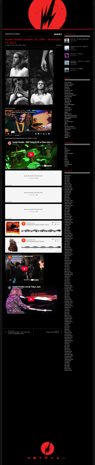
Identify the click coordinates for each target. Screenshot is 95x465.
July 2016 (66, 265)
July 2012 (66, 309)
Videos (66, 166)
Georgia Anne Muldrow (70, 95)
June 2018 (67, 243)
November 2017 (68, 251)
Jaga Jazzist (67, 99)
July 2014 (66, 277)
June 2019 (67, 227)
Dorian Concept (68, 90)
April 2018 (67, 246)
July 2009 (66, 362)
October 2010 (67, 339)
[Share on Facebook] (55, 34)
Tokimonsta (67, 136)
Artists (66, 148)
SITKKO (30, 138)
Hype (65, 155)
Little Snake (67, 107)
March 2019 (67, 232)
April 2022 (67, 181)
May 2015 (66, 269)
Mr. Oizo (66, 120)
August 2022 (67, 175)
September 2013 (68, 290)
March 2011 (67, 331)
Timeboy (66, 134)
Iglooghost (67, 98)
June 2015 (67, 268)
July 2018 (66, 241)
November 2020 (68, 202)
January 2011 (67, 334)
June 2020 (67, 210)
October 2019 (67, 221)
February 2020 (68, 216)
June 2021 (67, 194)
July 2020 (66, 208)
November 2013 (68, 287)
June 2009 (67, 364)
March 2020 (67, 214)
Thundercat (67, 132)
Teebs (66, 131)
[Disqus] (32, 363)
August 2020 (67, 207)
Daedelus (66, 87)
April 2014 (67, 282)
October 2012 (67, 304)
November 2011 (68, 318)
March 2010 (67, 350)
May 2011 (66, 328)
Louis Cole (67, 110)
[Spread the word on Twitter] (57, 34)
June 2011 (67, 326)
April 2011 (67, 329)
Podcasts (66, 161)
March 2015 (67, 271)
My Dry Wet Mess (68, 121)
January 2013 (67, 299)
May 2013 (66, 295)
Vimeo (35, 138)
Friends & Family (12, 34)
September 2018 (68, 238)
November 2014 (68, 273)
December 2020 (68, 200)
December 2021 (68, 188)
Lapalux (66, 106)
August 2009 (67, 361)
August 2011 (67, 323)
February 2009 (68, 370)
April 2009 (67, 367)
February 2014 (68, 285)
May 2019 (66, 229)
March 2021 (67, 199)
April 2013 (67, 296)
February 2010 (68, 351)
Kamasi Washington (69, 104)
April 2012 (67, 313)
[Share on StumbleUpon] (61, 34)
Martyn (66, 112)
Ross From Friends (69, 126)
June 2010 (67, 345)
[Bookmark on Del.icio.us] (59, 34)
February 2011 (68, 332)
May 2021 (66, 196)
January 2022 (67, 186)
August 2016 (67, 263)
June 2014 (67, 279)
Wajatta (66, 137)
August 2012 (67, 307)
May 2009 (66, 365)
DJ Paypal (67, 88)
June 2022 (67, 178)
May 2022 (66, 180)
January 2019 (67, 233)
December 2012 (68, 301)
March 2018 (67, 247)
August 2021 (67, 192)
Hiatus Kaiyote (68, 96)
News (65, 158)
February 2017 (68, 260)
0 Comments (59, 45)
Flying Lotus (10, 45)
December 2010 (68, 335)
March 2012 (67, 315)
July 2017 (66, 257)
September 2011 (68, 321)
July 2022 (66, 177)
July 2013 (66, 291)
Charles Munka (68, 85)
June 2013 (67, 293)
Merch (66, 156)
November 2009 (68, 356)
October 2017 (67, 252)
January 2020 (67, 218)
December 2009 (68, 354)
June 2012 (67, 310)
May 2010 (66, 346)
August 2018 (67, 240)
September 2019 (68, 222)
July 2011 (66, 324)
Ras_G (66, 125)
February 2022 (68, 185)
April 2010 (67, 348)
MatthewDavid (68, 114)
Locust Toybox (68, 109)
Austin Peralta (68, 82)
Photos (66, 159)
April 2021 (67, 197)
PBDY (66, 123)
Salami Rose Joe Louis (70, 128)
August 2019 (67, 224)
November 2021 (68, 189)
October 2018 (67, 236)
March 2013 (67, 298)
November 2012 (68, 302)
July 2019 (66, 225)
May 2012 (66, 312)
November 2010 (68, 337)
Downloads (67, 150)
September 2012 (68, 306)
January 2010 (67, 353)
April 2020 (67, 213)
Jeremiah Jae (67, 101)
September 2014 (68, 274)
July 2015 (66, 266)
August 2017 (67, 255)
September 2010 (68, 340)
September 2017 (68, 254)
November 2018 (68, 235)
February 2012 (68, 317)
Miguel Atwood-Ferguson (70, 115)
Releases (66, 162)
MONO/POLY (67, 118)
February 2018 (68, 249)
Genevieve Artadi (68, 93)
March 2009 (67, 368)
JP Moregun (67, 103)
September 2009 (68, 359)
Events (66, 151)
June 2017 (67, 258)
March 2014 (67, 284)
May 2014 (66, 280)
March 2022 (67, 183)
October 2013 (67, 288)
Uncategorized (68, 164)
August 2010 (67, 342)
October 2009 (67, 357)
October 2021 (67, 191)
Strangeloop (67, 129)
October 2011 (67, 320)
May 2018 (66, 244)
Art (65, 147)
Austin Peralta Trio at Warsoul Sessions (15, 138)
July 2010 (66, 343)
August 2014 (67, 276)
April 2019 (67, 230)
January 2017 (67, 262)
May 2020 (66, 211)
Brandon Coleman (69, 84)
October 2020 (67, 203)
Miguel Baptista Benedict (70, 117)
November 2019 (68, 219)
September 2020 (68, 205)
